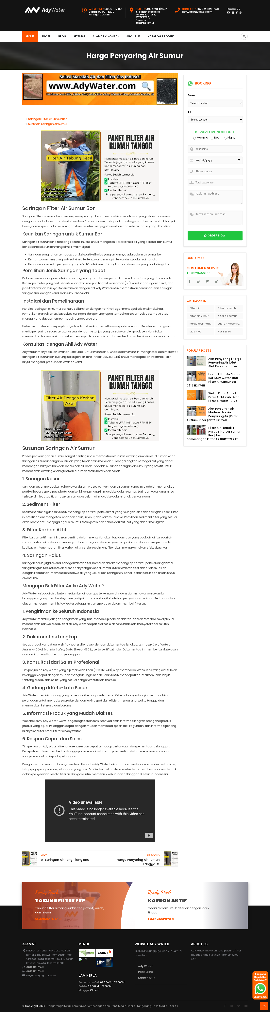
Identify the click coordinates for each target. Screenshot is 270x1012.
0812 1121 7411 (35, 967)
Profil (46, 36)
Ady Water (145, 966)
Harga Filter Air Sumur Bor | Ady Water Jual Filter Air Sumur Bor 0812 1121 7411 (214, 380)
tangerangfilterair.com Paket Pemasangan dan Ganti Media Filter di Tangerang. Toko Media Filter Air (112, 1006)
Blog (62, 36)
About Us (133, 36)
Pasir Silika (224, 331)
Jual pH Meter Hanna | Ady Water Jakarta (230, 324)
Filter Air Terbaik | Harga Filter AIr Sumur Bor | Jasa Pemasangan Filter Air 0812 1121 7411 (214, 433)
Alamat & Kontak (106, 36)
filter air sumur (199, 316)
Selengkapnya (47, 918)
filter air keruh (227, 308)
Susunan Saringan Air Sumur (47, 124)
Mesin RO (195, 331)
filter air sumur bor (230, 316)
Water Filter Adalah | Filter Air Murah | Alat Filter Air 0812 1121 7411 (224, 397)
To (189, 112)
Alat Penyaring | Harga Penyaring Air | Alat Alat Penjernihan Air (225, 362)
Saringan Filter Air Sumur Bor (47, 119)
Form (191, 95)
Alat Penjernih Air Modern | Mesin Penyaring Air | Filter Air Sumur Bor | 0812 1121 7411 (212, 414)
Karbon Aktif (146, 978)
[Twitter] (238, 1006)
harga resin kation (201, 324)
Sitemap (79, 36)
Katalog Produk (161, 36)
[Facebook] (225, 1006)
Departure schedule (215, 132)
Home (30, 36)
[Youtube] (246, 1006)
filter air (195, 308)
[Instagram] (231, 1006)
